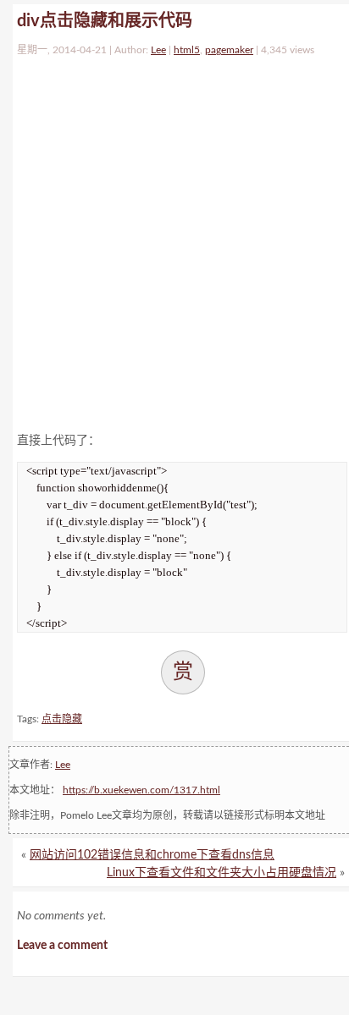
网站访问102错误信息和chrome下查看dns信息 (152, 855)
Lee (158, 50)
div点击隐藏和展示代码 (104, 21)
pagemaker (229, 50)
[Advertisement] (174, 240)
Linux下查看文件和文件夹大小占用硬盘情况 (221, 873)
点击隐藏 (62, 719)
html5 (187, 50)
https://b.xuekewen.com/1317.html (141, 790)
